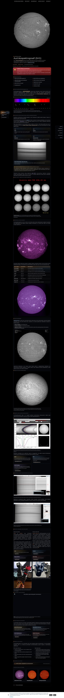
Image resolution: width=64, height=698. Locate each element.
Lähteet (61, 137)
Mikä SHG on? (4, 112)
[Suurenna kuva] (49, 99)
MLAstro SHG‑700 (36, 533)
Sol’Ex (15, 533)
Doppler (61, 126)
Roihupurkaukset (42, 680)
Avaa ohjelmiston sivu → (18, 461)
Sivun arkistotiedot (19, 685)
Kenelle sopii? (60, 135)
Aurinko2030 (15, 64)
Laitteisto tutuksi (20, 64)
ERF (33, 544)
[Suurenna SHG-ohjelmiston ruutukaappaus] (49, 420)
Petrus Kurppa (18, 66)
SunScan (21, 533)
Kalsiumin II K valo (18, 680)
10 (38, 547)
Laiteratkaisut (60, 130)
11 (33, 617)
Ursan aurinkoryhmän (30, 66)
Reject (55, 695)
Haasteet (60, 133)
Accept (51, 695)
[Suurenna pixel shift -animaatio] (49, 372)
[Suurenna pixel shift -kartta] (49, 179)
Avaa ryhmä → (17, 636)
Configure (11, 696)
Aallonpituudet (4, 117)
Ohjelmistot (60, 128)
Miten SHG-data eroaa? (4, 115)
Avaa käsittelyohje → (18, 470)
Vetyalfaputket (30, 680)
